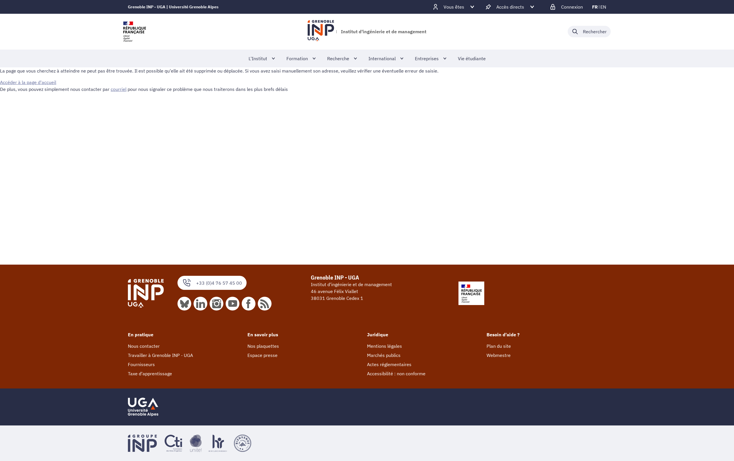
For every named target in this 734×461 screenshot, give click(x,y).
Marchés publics (384, 355)
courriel (118, 89)
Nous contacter (144, 346)
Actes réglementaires (389, 364)
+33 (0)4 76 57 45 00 (219, 283)
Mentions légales (384, 346)
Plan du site (499, 346)
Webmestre (499, 355)
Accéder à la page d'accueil (28, 82)
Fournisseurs (141, 364)
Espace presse (262, 355)
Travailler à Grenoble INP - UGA (160, 355)
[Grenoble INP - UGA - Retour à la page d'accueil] (321, 31)
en (603, 7)
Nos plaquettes (263, 346)
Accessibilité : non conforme (396, 373)
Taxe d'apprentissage (150, 373)
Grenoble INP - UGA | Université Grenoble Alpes (173, 6)
